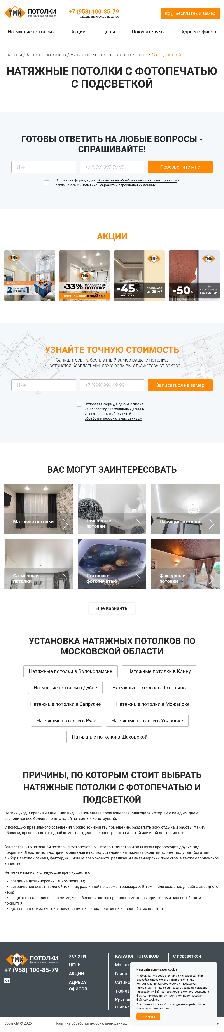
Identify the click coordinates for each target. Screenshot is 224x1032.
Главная (13, 55)
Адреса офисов (198, 32)
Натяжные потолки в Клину (159, 671)
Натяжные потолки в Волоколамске (70, 671)
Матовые (124, 965)
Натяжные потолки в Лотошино (149, 687)
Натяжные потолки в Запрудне (65, 704)
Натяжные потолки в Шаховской (110, 737)
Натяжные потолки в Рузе (66, 720)
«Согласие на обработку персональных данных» (137, 180)
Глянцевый (126, 973)
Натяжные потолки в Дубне (65, 687)
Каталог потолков (46, 55)
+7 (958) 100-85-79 (94, 11)
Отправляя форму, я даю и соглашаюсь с (118, 182)
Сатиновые (126, 982)
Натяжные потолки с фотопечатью (108, 55)
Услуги (77, 956)
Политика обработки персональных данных (91, 1023)
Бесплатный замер (195, 13)
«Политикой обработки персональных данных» (118, 185)
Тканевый (125, 991)
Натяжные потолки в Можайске (153, 704)
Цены (108, 32)
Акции (78, 32)
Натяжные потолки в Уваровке (147, 720)
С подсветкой (187, 956)
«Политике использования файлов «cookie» (165, 981)
